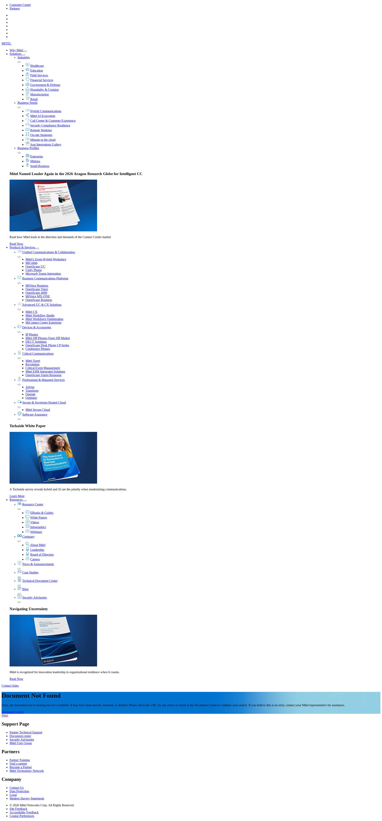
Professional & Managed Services (43, 380)
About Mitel (37, 545)
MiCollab (31, 263)
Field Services (39, 75)
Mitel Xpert (32, 360)
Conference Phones (37, 349)
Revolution (32, 364)
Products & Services (23, 247)
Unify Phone (33, 270)
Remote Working (41, 130)
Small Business (39, 166)
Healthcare (37, 65)
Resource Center (32, 504)
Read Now (16, 243)
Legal (13, 795)
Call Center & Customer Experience (53, 120)
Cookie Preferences (22, 816)
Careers (35, 559)
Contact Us (17, 787)
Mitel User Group (21, 743)
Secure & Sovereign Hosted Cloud (44, 402)
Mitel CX (31, 312)
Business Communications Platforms (45, 278)
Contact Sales (10, 685)
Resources (16, 499)
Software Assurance (34, 414)
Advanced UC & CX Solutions (41, 304)
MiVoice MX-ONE (37, 296)
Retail (34, 99)
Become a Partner (21, 767)
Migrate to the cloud (43, 139)
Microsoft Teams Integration (43, 273)
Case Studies (30, 572)
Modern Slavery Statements (27, 798)
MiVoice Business (36, 285)
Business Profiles (28, 148)
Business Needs (27, 102)
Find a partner (18, 763)
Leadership (37, 549)
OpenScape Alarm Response (43, 375)
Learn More (17, 496)
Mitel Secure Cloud (37, 409)
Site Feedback (18, 808)
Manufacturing (39, 94)
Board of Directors (42, 554)
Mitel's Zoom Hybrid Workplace (45, 259)
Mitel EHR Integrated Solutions (45, 371)
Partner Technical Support (26, 732)
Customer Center (20, 5)
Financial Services (41, 80)
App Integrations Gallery (45, 144)
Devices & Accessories (36, 327)
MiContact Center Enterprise (43, 322)
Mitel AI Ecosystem (42, 116)
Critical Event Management (42, 368)
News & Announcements (38, 564)
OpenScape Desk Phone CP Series (47, 345)
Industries (24, 57)
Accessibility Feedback (24, 812)
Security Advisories (34, 597)
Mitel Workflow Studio (40, 315)
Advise (29, 387)
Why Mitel (17, 50)
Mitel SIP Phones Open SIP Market (47, 338)
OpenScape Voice (36, 289)
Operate (30, 394)
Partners (15, 8)
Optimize (31, 397)
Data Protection (19, 791)
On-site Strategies (41, 135)
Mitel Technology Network (27, 770)
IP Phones (31, 334)
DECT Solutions (36, 341)
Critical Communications (38, 353)
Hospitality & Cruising (44, 89)
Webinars (36, 532)
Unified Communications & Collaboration (48, 252)
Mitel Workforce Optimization (44, 319)
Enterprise (36, 156)
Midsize (35, 161)
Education (36, 70)
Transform (31, 390)
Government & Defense (45, 85)
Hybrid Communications (45, 111)
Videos (34, 522)
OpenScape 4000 (36, 292)
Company (28, 536)
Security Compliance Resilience (50, 125)
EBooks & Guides (41, 512)
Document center (20, 736)
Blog (25, 589)
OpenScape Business (38, 300)
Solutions (16, 54)
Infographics (38, 527)
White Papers (38, 517)
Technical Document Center (39, 580)
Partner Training (20, 760)
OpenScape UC (35, 266)
